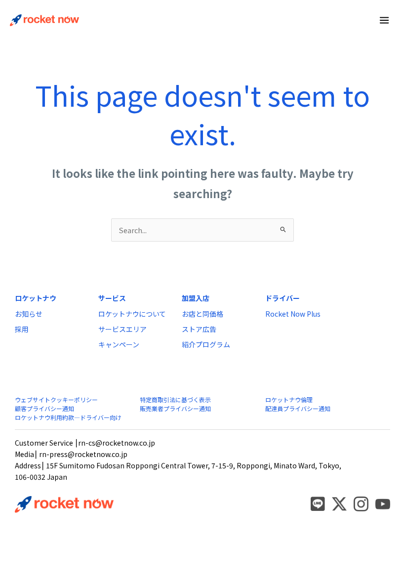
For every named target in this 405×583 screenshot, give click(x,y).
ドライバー (282, 298)
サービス (112, 298)
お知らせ (28, 314)
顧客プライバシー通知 (44, 408)
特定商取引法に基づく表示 (175, 399)
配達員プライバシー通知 (297, 408)
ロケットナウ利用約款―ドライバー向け (68, 417)
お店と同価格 (202, 314)
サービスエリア (122, 329)
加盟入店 (195, 298)
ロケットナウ (35, 298)
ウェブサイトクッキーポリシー (56, 399)
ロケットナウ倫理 (289, 399)
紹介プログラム (206, 344)
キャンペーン (118, 344)
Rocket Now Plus (293, 314)
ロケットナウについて (132, 314)
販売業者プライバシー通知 (175, 408)
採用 (22, 329)
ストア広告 (199, 329)
